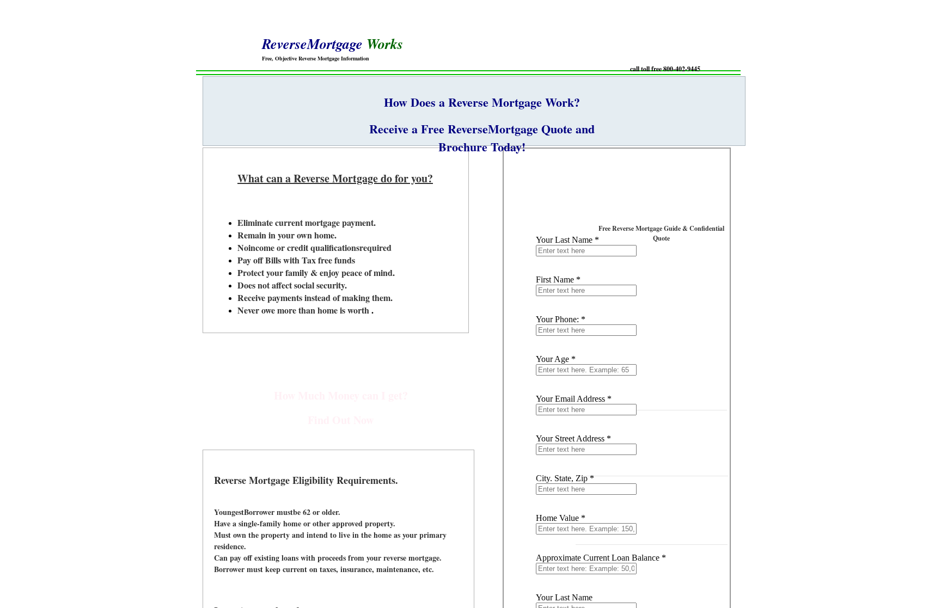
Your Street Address (573, 438)
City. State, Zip (565, 478)
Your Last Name (567, 239)
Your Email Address (574, 398)
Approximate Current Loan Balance (601, 557)
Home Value (560, 518)
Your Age (556, 359)
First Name (558, 279)
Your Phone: (560, 319)
